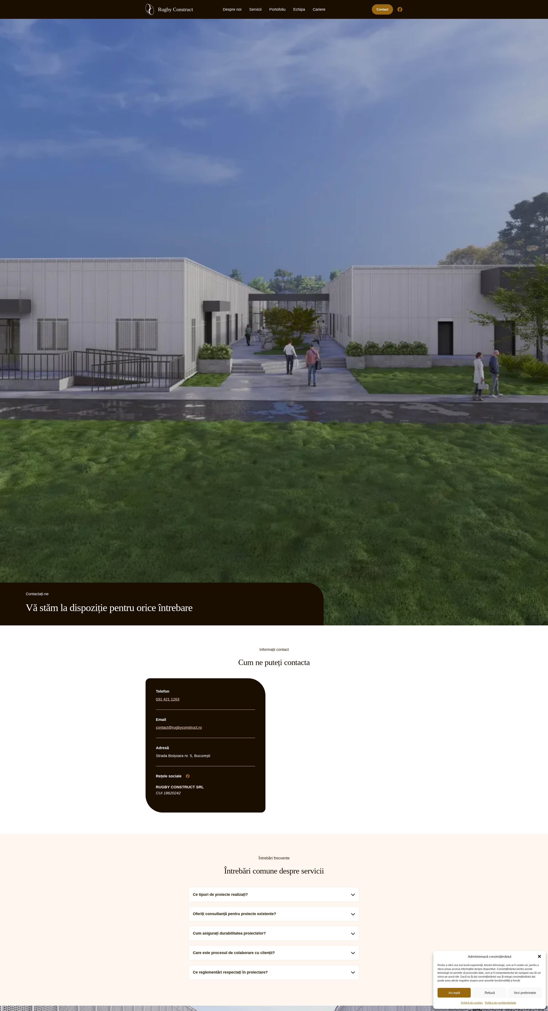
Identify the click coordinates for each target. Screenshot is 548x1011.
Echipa (299, 9)
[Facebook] (399, 9)
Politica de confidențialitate (500, 1002)
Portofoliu (277, 9)
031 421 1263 (167, 699)
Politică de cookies (472, 1002)
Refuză (490, 993)
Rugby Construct (175, 9)
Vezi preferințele (525, 993)
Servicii (255, 9)
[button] (539, 956)
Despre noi (232, 9)
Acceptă (454, 993)
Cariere (319, 9)
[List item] (188, 776)
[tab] (274, 894)
